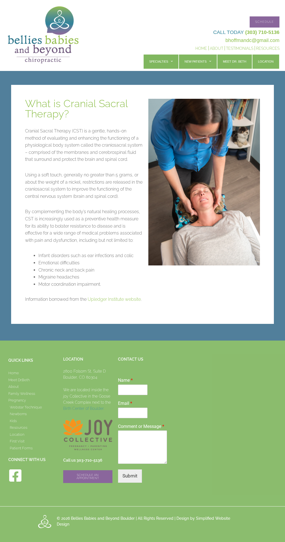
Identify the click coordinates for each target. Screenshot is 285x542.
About (216, 48)
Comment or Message (141, 426)
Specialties (158, 61)
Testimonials (239, 48)
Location (266, 61)
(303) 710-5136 (262, 32)
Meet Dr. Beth (234, 61)
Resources (267, 48)
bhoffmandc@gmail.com (252, 40)
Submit (129, 476)
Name (125, 380)
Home (201, 48)
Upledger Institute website (114, 299)
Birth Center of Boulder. (83, 408)
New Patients (196, 61)
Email (125, 403)
